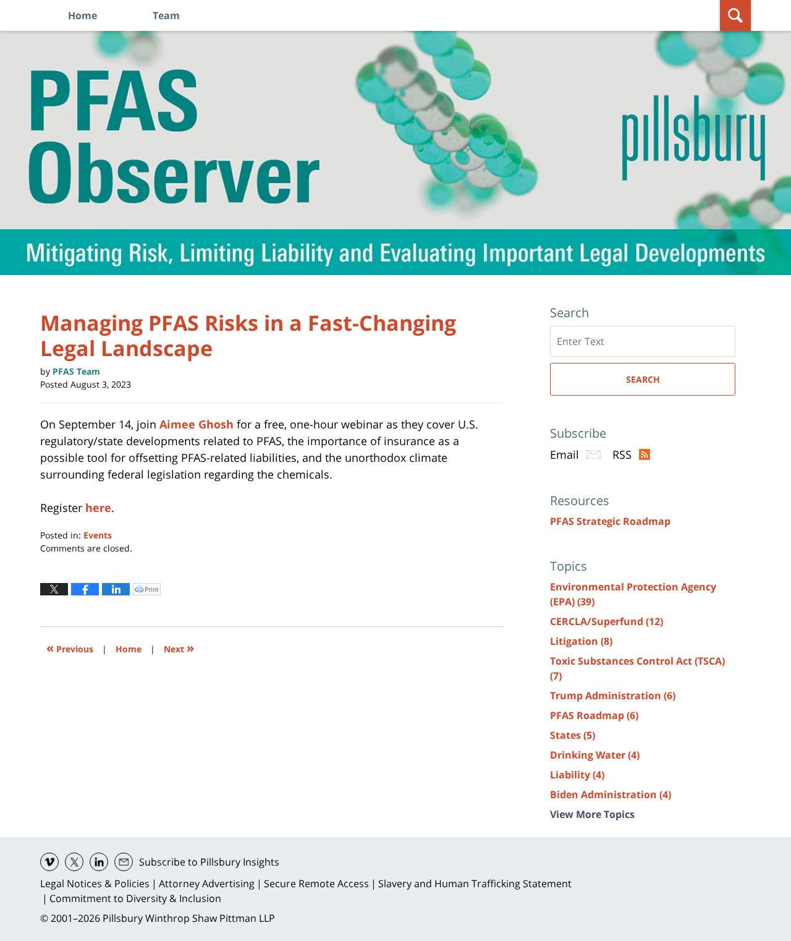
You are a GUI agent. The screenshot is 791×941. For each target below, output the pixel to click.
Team (166, 15)
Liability (577, 774)
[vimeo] (49, 862)
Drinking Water (595, 755)
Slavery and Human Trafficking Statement (475, 883)
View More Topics (592, 814)
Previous (69, 647)
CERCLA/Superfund (606, 621)
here (98, 507)
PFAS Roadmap (594, 715)
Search (643, 379)
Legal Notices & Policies (95, 883)
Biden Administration (610, 794)
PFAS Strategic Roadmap (610, 521)
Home (82, 15)
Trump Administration (612, 695)
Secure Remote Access (316, 883)
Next (179, 647)
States (572, 735)
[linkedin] (99, 862)
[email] (123, 862)
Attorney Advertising (207, 883)
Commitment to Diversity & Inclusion (135, 898)
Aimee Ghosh (196, 424)
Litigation (581, 641)
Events (97, 535)
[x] (74, 862)
